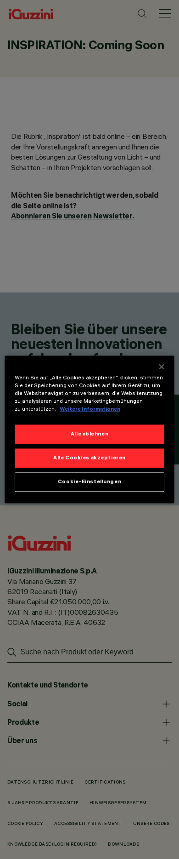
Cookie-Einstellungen (89, 482)
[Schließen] (161, 366)
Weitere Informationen (90, 409)
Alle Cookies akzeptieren (89, 458)
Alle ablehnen (89, 434)
